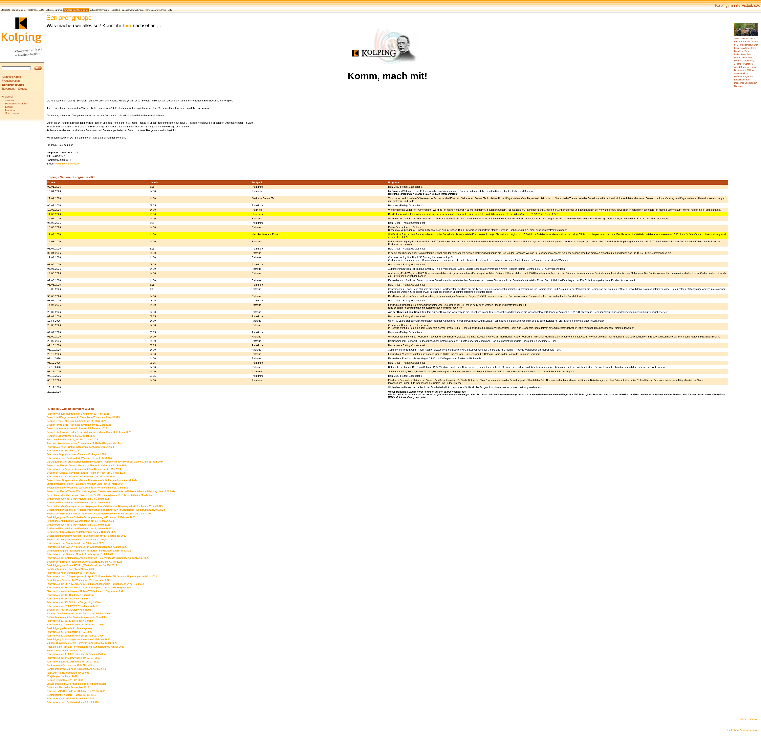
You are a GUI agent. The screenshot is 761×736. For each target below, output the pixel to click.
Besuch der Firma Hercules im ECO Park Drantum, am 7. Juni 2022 (84, 561)
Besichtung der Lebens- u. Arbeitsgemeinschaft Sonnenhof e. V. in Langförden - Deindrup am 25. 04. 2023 (106, 510)
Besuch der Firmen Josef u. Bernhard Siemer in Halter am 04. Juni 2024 (87, 465)
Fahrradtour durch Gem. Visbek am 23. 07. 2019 (73, 658)
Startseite (9, 100)
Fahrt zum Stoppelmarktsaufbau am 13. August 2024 (76, 454)
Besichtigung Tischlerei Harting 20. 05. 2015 (71, 695)
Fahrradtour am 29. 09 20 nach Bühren (68, 598)
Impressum (10, 110)
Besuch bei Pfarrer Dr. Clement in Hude (69, 609)
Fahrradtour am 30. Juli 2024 (63, 450)
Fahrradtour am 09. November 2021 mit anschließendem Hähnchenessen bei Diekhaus (95, 584)
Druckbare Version (747, 719)
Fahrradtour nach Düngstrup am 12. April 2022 (73, 576)
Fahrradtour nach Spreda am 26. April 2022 (71, 573)
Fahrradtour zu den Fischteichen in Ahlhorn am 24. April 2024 (81, 476)
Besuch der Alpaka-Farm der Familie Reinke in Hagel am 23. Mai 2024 (86, 472)
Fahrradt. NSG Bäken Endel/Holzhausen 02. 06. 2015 (76, 691)
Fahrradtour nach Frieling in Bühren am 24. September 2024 (80, 447)
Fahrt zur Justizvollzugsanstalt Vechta (68, 672)
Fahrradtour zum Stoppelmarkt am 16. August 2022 (75, 543)
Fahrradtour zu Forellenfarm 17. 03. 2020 (69, 632)
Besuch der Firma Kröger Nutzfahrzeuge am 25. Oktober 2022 (81, 532)
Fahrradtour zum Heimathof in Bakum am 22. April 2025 (78, 413)
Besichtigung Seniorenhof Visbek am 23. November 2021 (79, 580)
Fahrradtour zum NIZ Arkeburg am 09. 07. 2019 (73, 661)
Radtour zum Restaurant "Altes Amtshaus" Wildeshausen (79, 613)
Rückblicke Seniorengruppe (742, 730)
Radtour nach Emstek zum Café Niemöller (70, 665)
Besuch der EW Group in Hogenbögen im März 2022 (128, 576)
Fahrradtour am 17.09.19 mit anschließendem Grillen (76, 654)
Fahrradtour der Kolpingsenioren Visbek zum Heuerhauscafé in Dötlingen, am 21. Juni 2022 (98, 558)
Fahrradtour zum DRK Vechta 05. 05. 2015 (70, 698)
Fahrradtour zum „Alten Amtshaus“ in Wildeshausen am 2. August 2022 (87, 547)
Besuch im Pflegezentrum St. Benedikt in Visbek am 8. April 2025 (83, 417)
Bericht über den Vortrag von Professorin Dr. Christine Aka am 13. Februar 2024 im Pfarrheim (99, 495)
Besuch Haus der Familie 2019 (64, 650)
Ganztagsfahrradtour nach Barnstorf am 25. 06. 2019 (76, 669)
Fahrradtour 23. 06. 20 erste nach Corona (70, 620)
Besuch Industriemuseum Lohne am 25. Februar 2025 (77, 428)
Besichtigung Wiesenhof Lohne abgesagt (70, 628)
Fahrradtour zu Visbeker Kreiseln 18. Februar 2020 (75, 624)
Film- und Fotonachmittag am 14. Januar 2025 (72, 439)
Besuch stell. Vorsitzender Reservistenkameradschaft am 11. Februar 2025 (89, 432)
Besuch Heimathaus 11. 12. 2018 (65, 680)
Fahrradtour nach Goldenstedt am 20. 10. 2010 (73, 702)
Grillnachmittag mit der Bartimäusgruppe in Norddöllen (77, 617)
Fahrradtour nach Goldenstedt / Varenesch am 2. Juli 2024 (79, 458)
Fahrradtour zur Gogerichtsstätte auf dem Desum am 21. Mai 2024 (84, 469)
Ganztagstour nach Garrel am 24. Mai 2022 (71, 569)
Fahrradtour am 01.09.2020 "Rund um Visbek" (72, 606)
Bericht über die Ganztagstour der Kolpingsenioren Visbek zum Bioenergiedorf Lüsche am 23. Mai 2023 (105, 506)
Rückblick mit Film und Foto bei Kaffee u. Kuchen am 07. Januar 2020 (85, 646)
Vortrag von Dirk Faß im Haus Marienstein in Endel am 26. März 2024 (85, 484)
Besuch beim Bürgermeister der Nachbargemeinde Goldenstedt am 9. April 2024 (92, 480)
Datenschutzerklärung (16, 103)
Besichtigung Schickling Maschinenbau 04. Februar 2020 (78, 639)
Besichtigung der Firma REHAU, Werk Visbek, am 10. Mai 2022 (82, 565)
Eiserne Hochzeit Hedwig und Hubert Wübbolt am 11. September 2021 (86, 591)
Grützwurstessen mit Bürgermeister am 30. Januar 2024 (78, 498)
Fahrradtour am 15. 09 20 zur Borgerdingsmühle (74, 602)
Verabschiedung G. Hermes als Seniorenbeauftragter (76, 683)
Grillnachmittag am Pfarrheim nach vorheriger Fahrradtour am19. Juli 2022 (89, 550)
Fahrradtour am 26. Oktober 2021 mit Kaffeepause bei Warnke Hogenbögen (89, 587)
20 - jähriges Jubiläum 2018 (62, 676)
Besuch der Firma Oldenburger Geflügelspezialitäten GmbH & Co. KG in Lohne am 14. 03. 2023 (100, 513)
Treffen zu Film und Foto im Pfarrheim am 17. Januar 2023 (79, 528)
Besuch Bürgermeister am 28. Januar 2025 (71, 436)
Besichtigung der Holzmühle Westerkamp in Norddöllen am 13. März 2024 (88, 487)
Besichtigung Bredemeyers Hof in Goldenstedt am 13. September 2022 (86, 535)
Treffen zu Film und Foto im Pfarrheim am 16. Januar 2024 (79, 502)
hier (127, 25)
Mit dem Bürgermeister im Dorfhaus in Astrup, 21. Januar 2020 (82, 643)
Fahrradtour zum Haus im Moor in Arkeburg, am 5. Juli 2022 (80, 554)
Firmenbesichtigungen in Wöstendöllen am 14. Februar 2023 (80, 521)
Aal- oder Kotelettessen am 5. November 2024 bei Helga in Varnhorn (85, 443)
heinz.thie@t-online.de (67, 163)
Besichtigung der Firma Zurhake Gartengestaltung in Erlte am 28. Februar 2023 (91, 517)
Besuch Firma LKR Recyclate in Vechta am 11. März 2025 (79, 424)
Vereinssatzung (12, 113)
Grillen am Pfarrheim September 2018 (68, 687)
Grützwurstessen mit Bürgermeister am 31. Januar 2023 (78, 524)
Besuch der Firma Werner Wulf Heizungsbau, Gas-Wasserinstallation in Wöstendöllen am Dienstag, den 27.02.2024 (111, 491)
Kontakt (8, 107)
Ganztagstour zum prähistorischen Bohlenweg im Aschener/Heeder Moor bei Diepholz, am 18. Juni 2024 (105, 461)
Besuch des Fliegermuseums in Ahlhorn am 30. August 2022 (81, 539)
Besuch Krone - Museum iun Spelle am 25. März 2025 (76, 421)
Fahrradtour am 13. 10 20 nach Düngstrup (70, 595)
